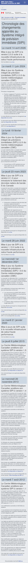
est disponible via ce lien (10, 122)
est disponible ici (11, 126)
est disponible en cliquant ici (15, 370)
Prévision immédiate (20, 17)
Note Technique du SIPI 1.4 (16, 475)
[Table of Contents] (2, 7)
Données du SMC (9, 17)
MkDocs (20, 561)
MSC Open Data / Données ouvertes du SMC (10, 2)
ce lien (12, 62)
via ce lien (9, 307)
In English (3, 9)
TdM (2, 17)
